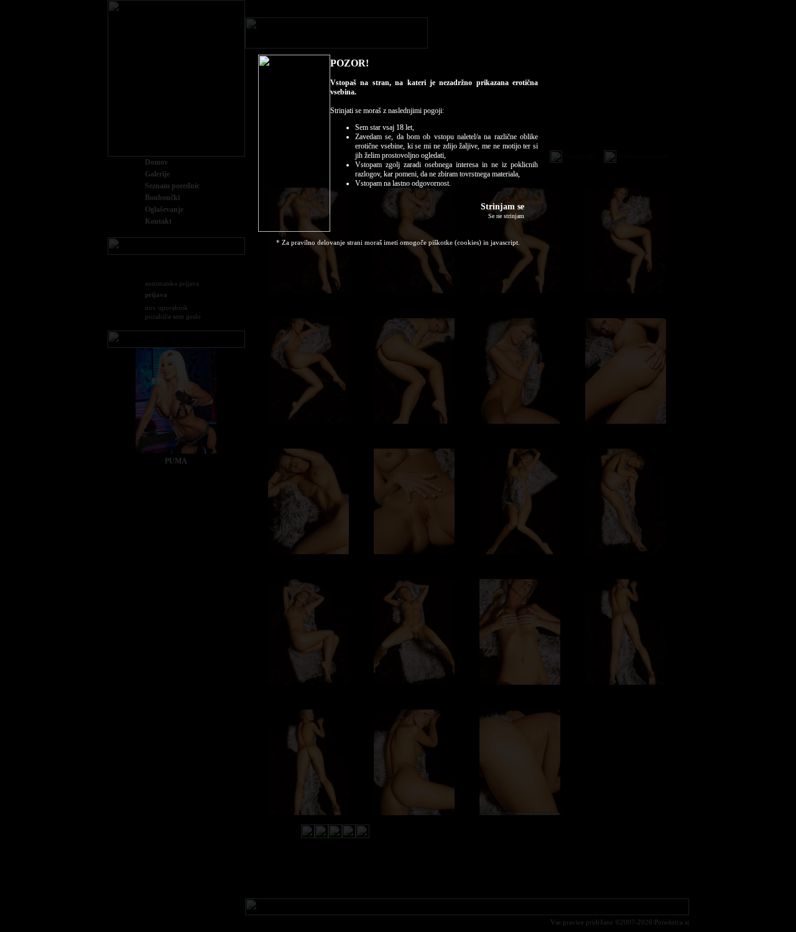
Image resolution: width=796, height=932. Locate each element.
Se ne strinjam (506, 215)
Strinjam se (502, 206)
